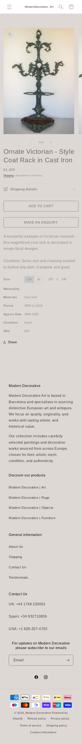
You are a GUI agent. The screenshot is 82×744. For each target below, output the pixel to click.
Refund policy (37, 718)
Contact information (43, 732)
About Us (16, 546)
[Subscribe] (68, 660)
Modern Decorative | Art (27, 487)
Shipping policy (56, 725)
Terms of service (31, 725)
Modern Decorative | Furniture (32, 518)
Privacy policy (60, 718)
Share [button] (12, 342)
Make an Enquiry (41, 222)
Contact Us (17, 567)
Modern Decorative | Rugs (29, 497)
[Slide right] (51, 142)
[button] (9, 7)
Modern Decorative (38, 713)
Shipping (8, 175)
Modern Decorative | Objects (31, 507)
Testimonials (18, 577)
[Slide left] (31, 142)
